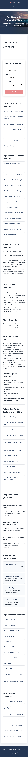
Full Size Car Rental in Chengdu (13, 191)
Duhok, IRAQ (7, 641)
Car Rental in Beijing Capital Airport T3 (14, 423)
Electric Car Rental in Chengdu (12, 185)
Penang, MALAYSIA (9, 625)
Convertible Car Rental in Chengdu (14, 174)
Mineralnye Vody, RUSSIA (11, 658)
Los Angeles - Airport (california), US (13, 675)
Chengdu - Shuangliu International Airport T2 (13, 117)
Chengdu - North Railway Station (13, 135)
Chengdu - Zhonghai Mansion (12, 146)
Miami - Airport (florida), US (11, 630)
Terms (23, 749)
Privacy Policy (16, 749)
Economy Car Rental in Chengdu (13, 180)
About (4, 749)
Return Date (8, 81)
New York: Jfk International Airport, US (13, 682)
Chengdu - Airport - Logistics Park (13, 111)
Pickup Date (8, 74)
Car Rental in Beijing (10, 417)
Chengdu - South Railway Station (13, 140)
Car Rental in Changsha (11, 455)
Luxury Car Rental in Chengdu (12, 202)
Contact (10, 749)
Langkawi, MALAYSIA (10, 619)
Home (14, 6)
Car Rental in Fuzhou (10, 485)
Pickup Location (9, 67)
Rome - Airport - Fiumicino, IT (12, 652)
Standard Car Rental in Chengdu (13, 229)
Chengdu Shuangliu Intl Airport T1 (13, 124)
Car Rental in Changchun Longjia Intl (13, 436)
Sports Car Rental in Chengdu (12, 223)
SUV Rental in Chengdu (11, 234)
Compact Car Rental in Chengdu (13, 169)
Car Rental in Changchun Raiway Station (13, 443)
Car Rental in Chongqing (11, 461)
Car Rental (9, 37)
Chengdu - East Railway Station (13, 129)
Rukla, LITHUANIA (9, 668)
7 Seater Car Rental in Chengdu (13, 163)
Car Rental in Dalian (9, 466)
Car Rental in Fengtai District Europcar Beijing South (12, 478)
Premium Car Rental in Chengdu (13, 218)
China (15, 37)
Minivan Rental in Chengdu (11, 207)
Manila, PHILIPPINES (10, 636)
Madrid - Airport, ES (9, 663)
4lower (14, 3)
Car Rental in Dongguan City (12, 472)
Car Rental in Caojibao (10, 429)
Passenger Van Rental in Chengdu (13, 212)
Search (14, 92)
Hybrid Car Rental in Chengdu (12, 196)
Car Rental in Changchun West (12, 450)
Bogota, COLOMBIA (9, 647)
